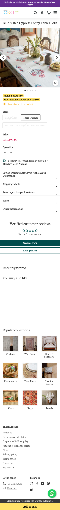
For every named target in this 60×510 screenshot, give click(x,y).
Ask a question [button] (30, 250)
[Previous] (3, 57)
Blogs (5, 450)
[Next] (57, 57)
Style (5, 111)
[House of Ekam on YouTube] (42, 483)
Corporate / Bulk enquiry (15, 441)
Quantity (8, 147)
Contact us (8, 463)
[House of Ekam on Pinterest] (48, 483)
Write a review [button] (30, 242)
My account (9, 467)
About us (7, 432)
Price (5, 134)
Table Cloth (11, 117)
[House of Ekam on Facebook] (37, 483)
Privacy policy (10, 454)
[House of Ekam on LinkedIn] (31, 489)
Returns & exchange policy (16, 445)
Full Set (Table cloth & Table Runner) (25, 125)
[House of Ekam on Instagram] (31, 483)
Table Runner (30, 117)
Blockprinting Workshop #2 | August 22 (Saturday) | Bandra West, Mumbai (30, 3)
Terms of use (9, 458)
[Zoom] (55, 83)
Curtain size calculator (14, 437)
